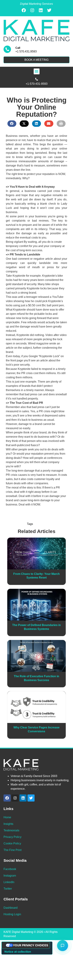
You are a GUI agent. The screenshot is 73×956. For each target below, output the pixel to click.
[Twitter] (49, 10)
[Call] (7, 49)
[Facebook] (23, 10)
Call (17, 47)
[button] (37, 71)
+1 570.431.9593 (26, 51)
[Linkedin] (40, 10)
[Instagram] (32, 10)
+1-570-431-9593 (36, 83)
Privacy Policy (12, 836)
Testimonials (11, 830)
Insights (8, 823)
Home (7, 817)
